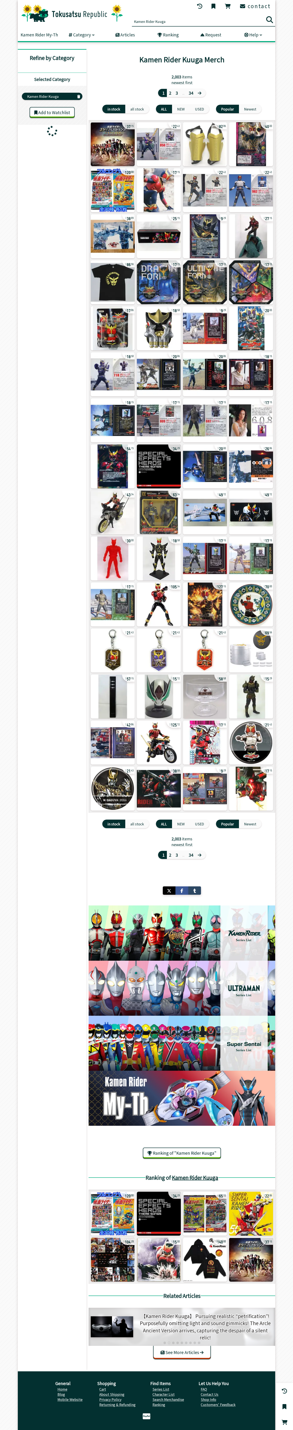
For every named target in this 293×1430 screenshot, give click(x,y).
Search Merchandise (168, 1399)
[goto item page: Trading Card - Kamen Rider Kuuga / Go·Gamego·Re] (113, 604)
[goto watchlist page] (214, 6)
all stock (137, 109)
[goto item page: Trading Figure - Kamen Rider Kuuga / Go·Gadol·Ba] (251, 697)
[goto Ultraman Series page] (182, 988)
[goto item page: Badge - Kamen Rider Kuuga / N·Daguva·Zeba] (113, 789)
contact (258, 6)
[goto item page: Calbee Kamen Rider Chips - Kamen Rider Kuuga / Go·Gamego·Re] (205, 420)
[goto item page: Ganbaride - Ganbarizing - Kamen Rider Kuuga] (205, 743)
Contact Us (209, 1394)
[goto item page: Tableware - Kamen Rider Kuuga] (205, 697)
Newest (250, 109)
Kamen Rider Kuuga (195, 1177)
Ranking (170, 35)
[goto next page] (201, 93)
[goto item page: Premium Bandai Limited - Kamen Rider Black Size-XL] (205, 1260)
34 (191, 93)
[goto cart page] (228, 6)
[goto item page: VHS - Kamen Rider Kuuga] (251, 328)
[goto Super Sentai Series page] (182, 1043)
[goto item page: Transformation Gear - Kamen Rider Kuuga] (205, 144)
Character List (164, 1394)
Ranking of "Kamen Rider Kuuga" (184, 1153)
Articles (127, 35)
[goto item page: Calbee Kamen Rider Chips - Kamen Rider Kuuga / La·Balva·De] (251, 420)
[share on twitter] (169, 890)
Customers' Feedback (218, 1404)
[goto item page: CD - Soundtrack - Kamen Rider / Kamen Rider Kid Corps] (159, 789)
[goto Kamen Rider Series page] (182, 932)
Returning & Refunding (117, 1404)
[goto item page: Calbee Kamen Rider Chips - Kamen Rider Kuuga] (159, 144)
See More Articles (182, 1352)
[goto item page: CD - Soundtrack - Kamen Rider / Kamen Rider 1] (159, 466)
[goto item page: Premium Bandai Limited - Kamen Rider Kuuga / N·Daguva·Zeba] (251, 651)
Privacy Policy (110, 1399)
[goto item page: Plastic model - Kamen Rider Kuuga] (205, 604)
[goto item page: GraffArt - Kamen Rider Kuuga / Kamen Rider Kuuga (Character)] (251, 743)
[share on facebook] (181, 890)
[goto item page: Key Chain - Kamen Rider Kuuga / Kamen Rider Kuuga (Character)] (113, 651)
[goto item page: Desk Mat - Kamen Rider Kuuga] (205, 512)
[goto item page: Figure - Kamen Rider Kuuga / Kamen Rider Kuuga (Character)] (113, 512)
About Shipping (111, 1394)
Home (62, 1389)
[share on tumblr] (194, 890)
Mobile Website (70, 1399)
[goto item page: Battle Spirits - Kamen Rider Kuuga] (159, 236)
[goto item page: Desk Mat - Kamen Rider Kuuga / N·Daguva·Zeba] (251, 512)
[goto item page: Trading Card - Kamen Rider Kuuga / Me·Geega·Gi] (205, 328)
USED (199, 109)
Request (212, 35)
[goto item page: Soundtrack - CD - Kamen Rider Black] (251, 1214)
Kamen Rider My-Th (39, 35)
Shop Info (208, 1399)
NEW (181, 109)
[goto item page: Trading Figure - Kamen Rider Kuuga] (159, 328)
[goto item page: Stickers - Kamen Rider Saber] (205, 1214)
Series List (161, 1389)
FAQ (204, 1389)
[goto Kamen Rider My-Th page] (182, 1098)
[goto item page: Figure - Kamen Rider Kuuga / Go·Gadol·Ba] (159, 512)
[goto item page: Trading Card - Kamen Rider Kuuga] (205, 466)
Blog (61, 1394)
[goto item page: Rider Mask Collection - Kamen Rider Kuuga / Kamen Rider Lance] (159, 697)
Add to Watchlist (53, 112)
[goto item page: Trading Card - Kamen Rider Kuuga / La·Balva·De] (251, 374)
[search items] (269, 20)
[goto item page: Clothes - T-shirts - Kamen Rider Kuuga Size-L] (113, 282)
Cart (102, 1389)
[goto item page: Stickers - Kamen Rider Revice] (113, 190)
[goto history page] (200, 6)
